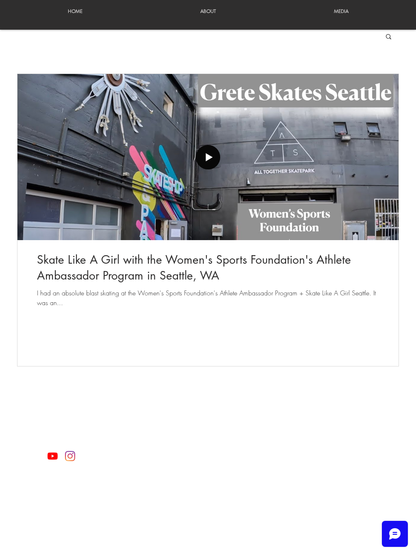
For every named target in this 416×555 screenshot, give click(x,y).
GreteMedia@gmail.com (207, 452)
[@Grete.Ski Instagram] (70, 456)
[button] (388, 37)
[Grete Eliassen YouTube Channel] (53, 456)
